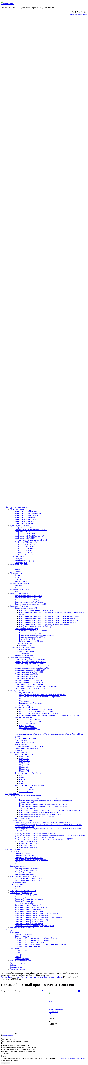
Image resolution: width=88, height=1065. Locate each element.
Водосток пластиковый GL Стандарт (29, 602)
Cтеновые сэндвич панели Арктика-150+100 (36, 816)
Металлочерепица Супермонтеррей (29, 513)
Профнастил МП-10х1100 (25, 534)
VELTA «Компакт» (26, 790)
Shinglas (18, 575)
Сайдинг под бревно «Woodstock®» (29, 858)
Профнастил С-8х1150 (23, 528)
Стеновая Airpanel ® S (28, 847)
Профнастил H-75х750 (23, 552)
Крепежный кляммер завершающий (29, 924)
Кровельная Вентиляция (19, 606)
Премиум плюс (21, 950)
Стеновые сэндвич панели (25, 808)
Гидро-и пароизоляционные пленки (29, 746)
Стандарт (18, 955)
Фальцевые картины (18, 882)
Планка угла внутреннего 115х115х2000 (30, 662)
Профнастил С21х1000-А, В (26, 542)
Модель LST (24, 765)
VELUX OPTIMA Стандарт (30, 721)
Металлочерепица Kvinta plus (26, 519)
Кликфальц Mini (21, 563)
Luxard (17, 569)
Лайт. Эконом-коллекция (24, 874)
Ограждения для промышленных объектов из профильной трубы (40, 944)
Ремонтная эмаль (21, 740)
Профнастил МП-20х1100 (25, 538)
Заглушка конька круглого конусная (29, 682)
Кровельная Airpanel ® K (29, 843)
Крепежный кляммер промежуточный (30, 922)
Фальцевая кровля (17, 556)
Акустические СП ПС (23, 818)
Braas (17, 587)
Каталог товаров (14, 977)
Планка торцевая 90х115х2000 (26, 678)
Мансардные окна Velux (24, 717)
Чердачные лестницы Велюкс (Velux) (29, 785)
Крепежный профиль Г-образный (28, 905)
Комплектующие (21, 581)
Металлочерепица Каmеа (24, 523)
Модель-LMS (24, 769)
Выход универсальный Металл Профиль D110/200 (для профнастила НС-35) (49, 618)
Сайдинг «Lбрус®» (22, 853)
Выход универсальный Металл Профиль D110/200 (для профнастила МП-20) (49, 616)
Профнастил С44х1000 (24, 548)
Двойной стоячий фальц (24, 561)
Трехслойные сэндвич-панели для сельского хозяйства (36, 833)
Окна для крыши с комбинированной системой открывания (42, 695)
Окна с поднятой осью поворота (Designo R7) (37, 711)
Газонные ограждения (23, 934)
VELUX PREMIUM (27, 724)
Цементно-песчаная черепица (21, 583)
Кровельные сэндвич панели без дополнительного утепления (43, 806)
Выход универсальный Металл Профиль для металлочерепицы (44, 625)
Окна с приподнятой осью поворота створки (36, 699)
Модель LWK (24, 761)
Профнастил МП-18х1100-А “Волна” (29, 536)
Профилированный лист (19, 526)
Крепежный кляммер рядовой (26, 895)
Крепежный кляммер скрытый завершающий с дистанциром (38, 917)
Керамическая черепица (19, 589)
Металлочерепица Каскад (25, 517)
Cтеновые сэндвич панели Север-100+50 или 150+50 (40, 814)
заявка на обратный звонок (78, 14)
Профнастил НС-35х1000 (24, 546)
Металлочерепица (17, 509)
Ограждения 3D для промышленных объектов (33, 940)
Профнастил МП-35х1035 (25, 544)
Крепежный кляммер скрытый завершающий (32, 915)
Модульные (14, 948)
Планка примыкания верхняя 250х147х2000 (32, 668)
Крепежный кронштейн (24, 901)
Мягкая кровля (16, 573)
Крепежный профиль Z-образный (28, 909)
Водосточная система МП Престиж (28, 596)
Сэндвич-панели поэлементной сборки (25, 796)
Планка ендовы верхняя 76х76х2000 (29, 672)
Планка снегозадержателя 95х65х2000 (29, 664)
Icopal (17, 577)
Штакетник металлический (20, 961)
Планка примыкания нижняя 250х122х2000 (32, 666)
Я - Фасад (18, 887)
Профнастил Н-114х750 (24, 554)
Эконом (18, 957)
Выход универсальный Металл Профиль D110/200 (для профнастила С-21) (48, 620)
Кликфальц (19, 559)
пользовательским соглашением (73, 1058)
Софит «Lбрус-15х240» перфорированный (31, 860)
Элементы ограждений (19, 969)
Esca (21, 781)
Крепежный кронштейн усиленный (29, 899)
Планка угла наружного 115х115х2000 (30, 660)
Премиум (18, 953)
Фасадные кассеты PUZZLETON (23, 876)
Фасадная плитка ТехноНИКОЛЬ (23, 891)
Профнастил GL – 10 (23, 532)
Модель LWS (24, 759)
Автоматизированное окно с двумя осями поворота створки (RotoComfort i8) (49, 715)
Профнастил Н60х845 (23, 550)
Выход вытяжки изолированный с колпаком (36, 635)
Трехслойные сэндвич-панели (22, 820)
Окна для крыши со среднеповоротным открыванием (40, 697)
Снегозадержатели (22, 653)
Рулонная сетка (16, 967)
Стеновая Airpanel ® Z (28, 845)
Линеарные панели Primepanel (22, 928)
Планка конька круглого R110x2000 (29, 684)
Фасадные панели (17, 884)
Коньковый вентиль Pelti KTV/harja (33, 631)
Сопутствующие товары (19, 732)
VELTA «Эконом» (26, 792)
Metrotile (18, 571)
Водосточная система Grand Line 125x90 (30, 604)
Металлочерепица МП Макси (26, 515)
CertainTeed (19, 579)
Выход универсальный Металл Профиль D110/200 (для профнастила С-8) (48, 622)
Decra (17, 567)
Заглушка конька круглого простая (28, 680)
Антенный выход (26, 645)
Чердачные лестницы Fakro (25, 754)
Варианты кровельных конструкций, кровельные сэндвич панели (40, 798)
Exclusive (22, 779)
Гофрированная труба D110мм (31, 641)
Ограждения (10, 930)
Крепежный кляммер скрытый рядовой (30, 911)
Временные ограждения (19, 963)
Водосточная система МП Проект (28, 598)
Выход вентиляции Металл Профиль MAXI (36, 610)
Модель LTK (24, 763)
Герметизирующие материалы (26, 748)
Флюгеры (18, 750)
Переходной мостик (22, 649)
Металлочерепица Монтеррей (26, 511)
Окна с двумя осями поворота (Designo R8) (36, 709)
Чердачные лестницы (18, 752)
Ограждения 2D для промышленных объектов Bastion (36, 938)
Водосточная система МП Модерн (28, 600)
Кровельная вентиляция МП (26, 608)
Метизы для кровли (22, 744)
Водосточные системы (19, 594)
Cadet (21, 783)
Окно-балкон (24, 701)
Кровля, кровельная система (17, 507)
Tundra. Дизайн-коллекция (25, 872)
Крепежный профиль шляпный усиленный (31, 907)
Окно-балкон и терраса (28, 728)
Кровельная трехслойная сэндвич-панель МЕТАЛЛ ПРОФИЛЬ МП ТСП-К (44, 823)
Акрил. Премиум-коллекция (26, 870)
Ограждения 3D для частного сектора (29, 942)
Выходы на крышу (26, 726)
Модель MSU (24, 757)
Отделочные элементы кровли (22, 658)
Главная (4, 977)
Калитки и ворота (22, 936)
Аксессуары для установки (29, 730)
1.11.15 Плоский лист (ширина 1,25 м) (30, 688)
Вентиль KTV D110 (27, 639)
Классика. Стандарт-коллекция (27, 868)
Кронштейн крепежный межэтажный (29, 897)
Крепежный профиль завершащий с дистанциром (34, 926)
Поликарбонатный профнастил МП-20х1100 (32, 540)
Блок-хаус (18, 864)
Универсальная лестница (24, 655)
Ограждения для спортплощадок (27, 946)
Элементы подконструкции (21, 893)
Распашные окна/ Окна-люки (30, 703)
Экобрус (18, 862)
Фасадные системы (13, 849)
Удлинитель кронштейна (24, 903)
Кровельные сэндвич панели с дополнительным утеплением (43, 804)
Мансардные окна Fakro (24, 693)
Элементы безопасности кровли (22, 647)
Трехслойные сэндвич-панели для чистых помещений (36, 837)
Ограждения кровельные (24, 651)
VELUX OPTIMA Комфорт (30, 719)
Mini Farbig (23, 777)
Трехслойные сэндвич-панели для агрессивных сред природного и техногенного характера (50, 835)
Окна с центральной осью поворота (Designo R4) (38, 713)
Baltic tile (18, 585)
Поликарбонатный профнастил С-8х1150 (31, 530)
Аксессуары (24, 705)
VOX (17, 889)
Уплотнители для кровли (24, 742)
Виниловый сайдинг (18, 866)
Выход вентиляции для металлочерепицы (35, 627)
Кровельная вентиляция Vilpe (26, 629)
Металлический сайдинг (19, 851)
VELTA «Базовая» (26, 787)
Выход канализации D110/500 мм (32, 637)
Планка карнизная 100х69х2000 (27, 674)
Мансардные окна (17, 691)
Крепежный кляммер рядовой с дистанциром (32, 920)
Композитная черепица (19, 565)
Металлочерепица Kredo (24, 521)
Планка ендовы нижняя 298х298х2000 (30, 670)
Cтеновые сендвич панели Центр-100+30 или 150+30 (40, 812)
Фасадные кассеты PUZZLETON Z (28, 878)
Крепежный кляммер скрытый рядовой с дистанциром (36, 913)
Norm (21, 775)
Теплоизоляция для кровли (25, 738)
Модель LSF (24, 767)
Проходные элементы (23, 643)
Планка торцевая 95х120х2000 (26, 676)
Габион (13, 965)
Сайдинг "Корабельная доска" (26, 856)
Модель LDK (24, 771)
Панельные (14, 932)
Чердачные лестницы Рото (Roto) (28, 773)
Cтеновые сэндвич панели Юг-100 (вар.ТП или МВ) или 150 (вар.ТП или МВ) (50, 810)
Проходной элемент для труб (30, 633)
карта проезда (7, 1035)
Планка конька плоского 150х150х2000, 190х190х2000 (36, 686)
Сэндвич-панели (12, 794)
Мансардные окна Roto (24, 707)
